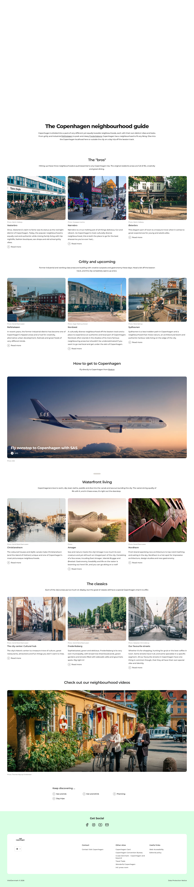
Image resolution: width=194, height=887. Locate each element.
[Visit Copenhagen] (20, 839)
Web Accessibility (156, 849)
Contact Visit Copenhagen (92, 849)
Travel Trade (120, 861)
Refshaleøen (66, 136)
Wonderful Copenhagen (125, 864)
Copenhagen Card (123, 849)
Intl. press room (122, 867)
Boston (111, 369)
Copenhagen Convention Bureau (129, 853)
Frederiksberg (95, 136)
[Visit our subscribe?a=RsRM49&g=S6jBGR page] (107, 825)
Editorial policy (155, 853)
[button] (36, 234)
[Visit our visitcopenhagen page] (87, 825)
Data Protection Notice (177, 880)
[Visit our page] (94, 825)
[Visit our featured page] (100, 825)
